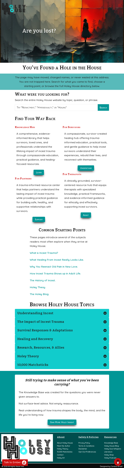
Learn (39, 172)
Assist (86, 215)
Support (39, 219)
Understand (86, 168)
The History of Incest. (42, 280)
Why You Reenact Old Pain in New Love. (54, 266)
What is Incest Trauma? (44, 252)
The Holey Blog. (39, 294)
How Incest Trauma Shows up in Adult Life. (55, 273)
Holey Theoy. (38, 287)
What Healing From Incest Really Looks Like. (57, 259)
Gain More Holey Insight (62, 422)
